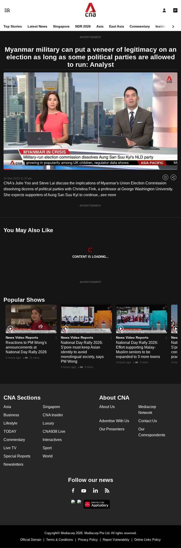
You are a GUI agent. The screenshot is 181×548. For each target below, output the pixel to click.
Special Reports (17, 456)
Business (11, 415)
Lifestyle (10, 423)
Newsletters (13, 464)
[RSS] (107, 491)
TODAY (10, 431)
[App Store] (79, 503)
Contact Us (147, 421)
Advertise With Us (114, 421)
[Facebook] (73, 491)
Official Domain (30, 539)
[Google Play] (73, 503)
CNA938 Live (54, 431)
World (48, 456)
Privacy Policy (88, 539)
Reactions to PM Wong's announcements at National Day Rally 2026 (26, 347)
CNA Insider (53, 415)
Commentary (140, 26)
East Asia (116, 26)
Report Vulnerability (116, 539)
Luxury (48, 423)
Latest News (37, 26)
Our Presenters (111, 429)
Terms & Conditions (59, 539)
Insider (161, 26)
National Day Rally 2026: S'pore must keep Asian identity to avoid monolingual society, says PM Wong (82, 352)
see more (108, 195)
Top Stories (13, 26)
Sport (47, 448)
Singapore (61, 26)
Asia (99, 26)
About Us (107, 407)
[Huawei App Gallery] (96, 504)
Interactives (52, 440)
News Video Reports (22, 337)
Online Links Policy (147, 539)
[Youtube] (83, 491)
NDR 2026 (83, 26)
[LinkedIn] (95, 491)
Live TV (10, 448)
